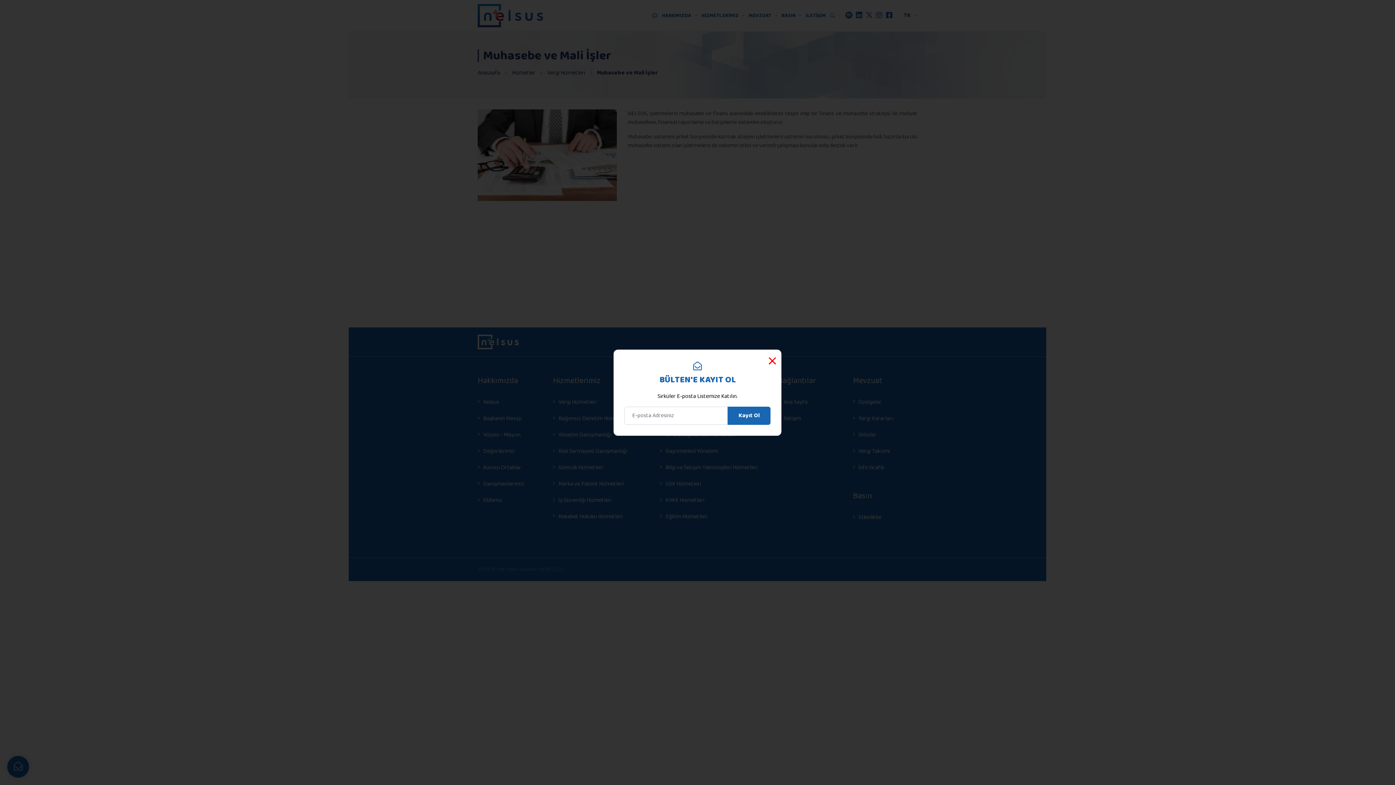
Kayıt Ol (749, 415)
